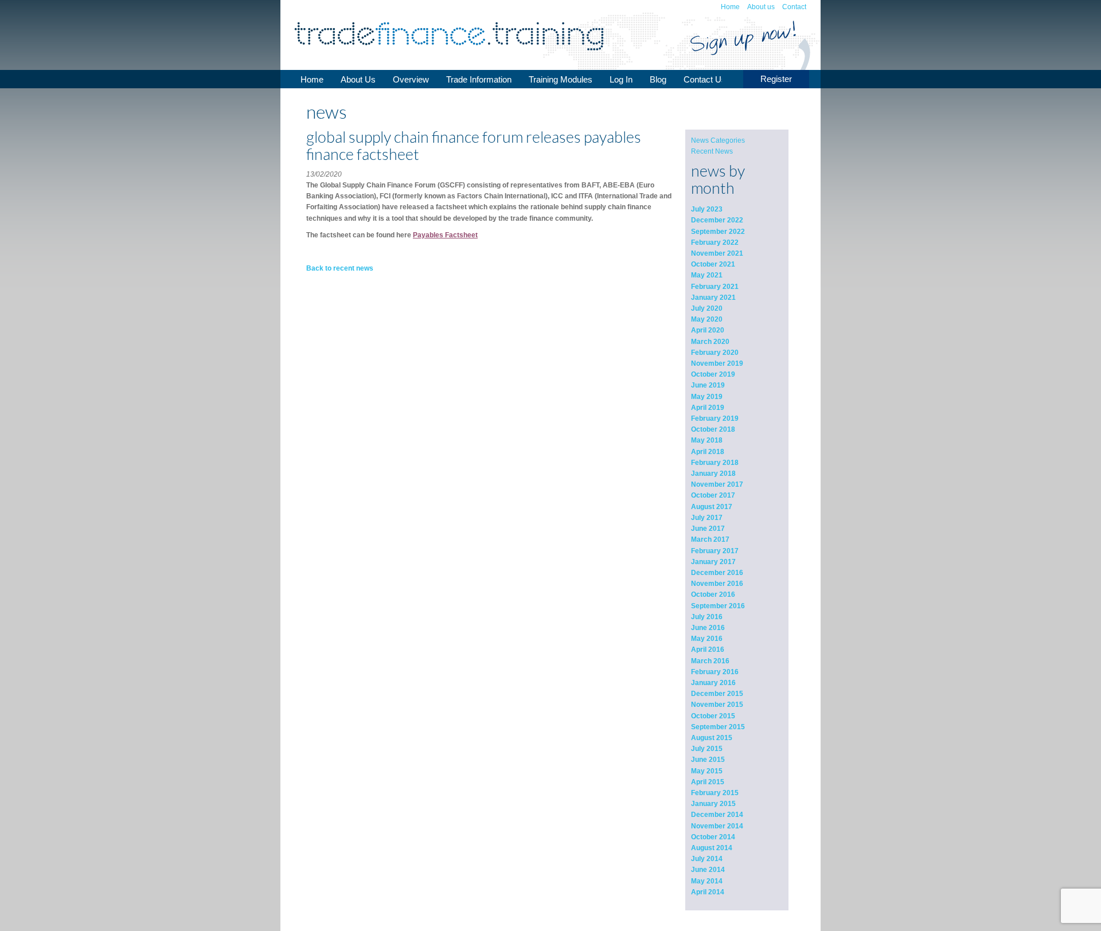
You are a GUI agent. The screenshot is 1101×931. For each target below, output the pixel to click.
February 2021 (715, 287)
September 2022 (718, 232)
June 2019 (708, 385)
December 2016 (717, 573)
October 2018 (713, 429)
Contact (794, 7)
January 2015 (713, 804)
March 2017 (710, 539)
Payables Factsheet (445, 235)
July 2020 (707, 308)
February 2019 (715, 418)
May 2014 (707, 881)
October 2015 (713, 716)
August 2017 (711, 507)
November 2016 (717, 584)
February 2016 (715, 672)
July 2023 (707, 209)
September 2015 (718, 727)
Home (730, 7)
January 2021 (713, 298)
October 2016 (713, 594)
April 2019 (707, 408)
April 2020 (707, 330)
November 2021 (717, 253)
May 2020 (707, 319)
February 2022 (715, 242)
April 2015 (707, 782)
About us (761, 7)
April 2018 (707, 452)
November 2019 (717, 363)
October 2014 (713, 837)
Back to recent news (339, 268)
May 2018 (707, 440)
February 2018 (715, 463)
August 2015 (711, 738)
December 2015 (717, 694)
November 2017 (717, 484)
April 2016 (707, 650)
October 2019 (713, 374)
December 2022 (717, 220)
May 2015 (707, 771)
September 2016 (718, 606)
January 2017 (713, 562)
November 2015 (717, 705)
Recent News (712, 151)
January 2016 (713, 683)
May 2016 (707, 639)
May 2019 (707, 397)
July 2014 (707, 859)
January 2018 (713, 474)
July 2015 (707, 749)
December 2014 (717, 815)
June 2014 (708, 870)
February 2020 (715, 353)
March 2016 (710, 661)
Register (776, 79)
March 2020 (710, 342)
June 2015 (708, 760)
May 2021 (707, 275)
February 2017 (715, 551)
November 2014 (717, 826)
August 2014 (711, 848)
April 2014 (707, 892)
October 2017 (713, 495)
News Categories (718, 140)
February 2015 (715, 793)
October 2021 (713, 264)
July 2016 (707, 617)
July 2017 (707, 518)
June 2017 (708, 529)
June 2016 (708, 628)
